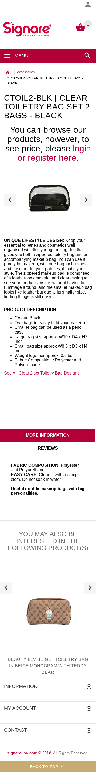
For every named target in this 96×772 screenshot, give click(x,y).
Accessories (26, 72)
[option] (48, 199)
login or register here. (54, 153)
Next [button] (86, 200)
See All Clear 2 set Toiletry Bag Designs (41, 373)
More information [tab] (48, 435)
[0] (80, 31)
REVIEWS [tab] (48, 448)
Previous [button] (10, 200)
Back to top (44, 767)
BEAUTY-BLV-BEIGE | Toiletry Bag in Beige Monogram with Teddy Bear (48, 666)
